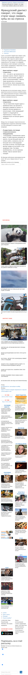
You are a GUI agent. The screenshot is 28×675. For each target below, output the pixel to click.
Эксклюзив (21, 428)
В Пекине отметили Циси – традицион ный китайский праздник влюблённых (7, 429)
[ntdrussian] (1, 561)
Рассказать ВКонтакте (10, 51)
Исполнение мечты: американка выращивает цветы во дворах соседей (7, 441)
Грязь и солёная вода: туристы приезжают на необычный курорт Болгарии (20, 518)
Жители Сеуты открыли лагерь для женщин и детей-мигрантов (6, 459)
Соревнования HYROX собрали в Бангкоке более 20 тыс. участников (6, 579)
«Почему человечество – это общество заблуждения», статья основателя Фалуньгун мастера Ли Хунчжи (20, 408)
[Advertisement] (14, 178)
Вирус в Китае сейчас (7, 401)
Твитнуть (6, 53)
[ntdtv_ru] (1, 563)
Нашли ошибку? (7, 618)
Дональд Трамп (5, 396)
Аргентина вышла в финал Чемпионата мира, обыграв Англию (7, 607)
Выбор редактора (21, 395)
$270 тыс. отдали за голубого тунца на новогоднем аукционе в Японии (20, 549)
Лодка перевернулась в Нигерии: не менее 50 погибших (6, 454)
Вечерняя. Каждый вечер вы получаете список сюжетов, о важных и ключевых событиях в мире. (14, 650)
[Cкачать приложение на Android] (7, 634)
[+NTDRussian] (1, 559)
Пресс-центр (6, 614)
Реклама (5, 616)
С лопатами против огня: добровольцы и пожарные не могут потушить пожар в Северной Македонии (6, 448)
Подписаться (21, 672)
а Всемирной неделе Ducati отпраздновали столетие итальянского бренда (20, 565)
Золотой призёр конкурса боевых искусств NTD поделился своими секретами (21, 422)
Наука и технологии (18, 2)
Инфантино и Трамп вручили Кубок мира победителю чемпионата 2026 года (6, 593)
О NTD (4, 613)
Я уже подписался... (6, 674)
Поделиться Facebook (10, 50)
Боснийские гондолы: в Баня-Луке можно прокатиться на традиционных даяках (6, 514)
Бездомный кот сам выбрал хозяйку (10, 386)
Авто (21, 555)
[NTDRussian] (1, 553)
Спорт (7, 567)
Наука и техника (21, 461)
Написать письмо (19, 635)
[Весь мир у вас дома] (1, 555)
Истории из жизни (21, 444)
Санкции (10, 396)
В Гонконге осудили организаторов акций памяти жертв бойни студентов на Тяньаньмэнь (6, 411)
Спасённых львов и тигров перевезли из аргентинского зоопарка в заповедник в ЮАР (6, 435)
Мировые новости (7, 2)
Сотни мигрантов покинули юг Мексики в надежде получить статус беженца (7, 423)
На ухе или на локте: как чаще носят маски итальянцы (14, 380)
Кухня (21, 538)
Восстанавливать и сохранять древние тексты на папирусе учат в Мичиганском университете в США (6, 466)
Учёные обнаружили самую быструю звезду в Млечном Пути (6, 417)
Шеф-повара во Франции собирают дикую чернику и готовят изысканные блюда (20, 532)
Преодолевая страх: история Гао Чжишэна (20, 437)
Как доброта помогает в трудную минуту (20, 456)
